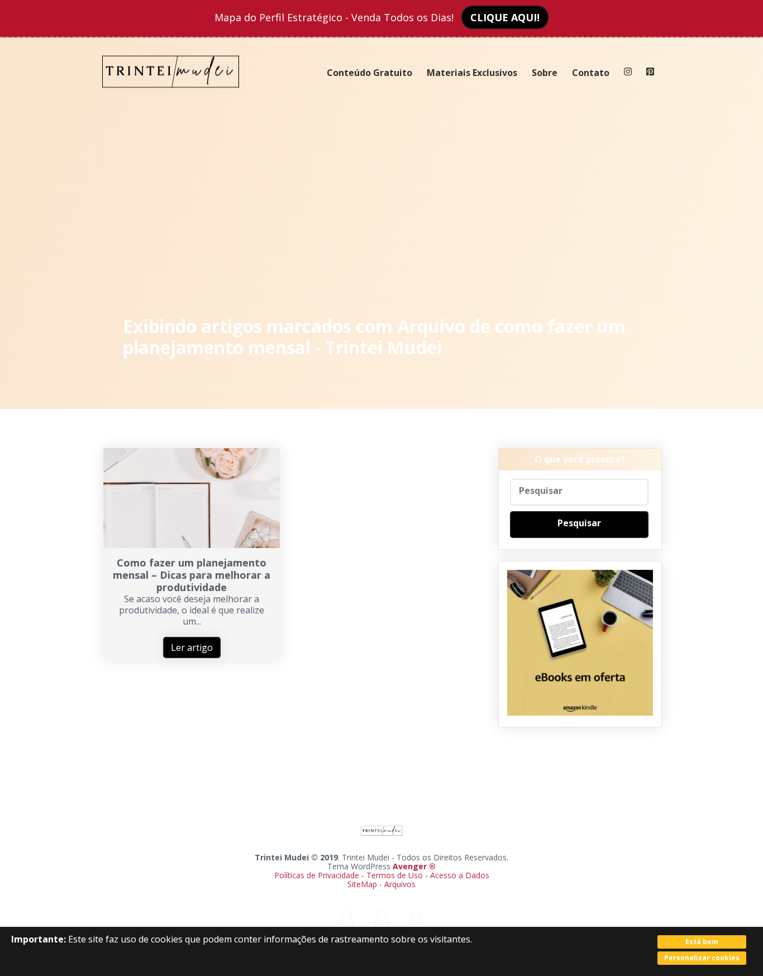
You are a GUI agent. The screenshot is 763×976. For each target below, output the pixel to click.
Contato (590, 72)
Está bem (701, 941)
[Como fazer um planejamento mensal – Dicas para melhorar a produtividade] (191, 545)
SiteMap (363, 884)
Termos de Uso (394, 875)
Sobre (544, 72)
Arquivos (400, 884)
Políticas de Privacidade (316, 875)
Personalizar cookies (702, 958)
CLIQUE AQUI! (505, 17)
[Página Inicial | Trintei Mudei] (171, 96)
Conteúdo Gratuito (369, 72)
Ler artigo (192, 647)
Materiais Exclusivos (472, 72)
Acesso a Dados (459, 875)
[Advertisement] (382, 206)
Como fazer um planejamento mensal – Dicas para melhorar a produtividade (191, 575)
